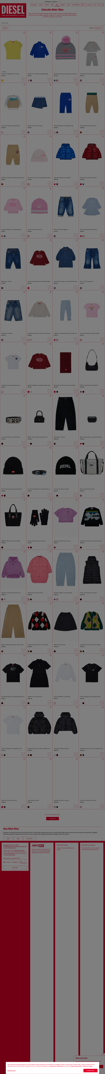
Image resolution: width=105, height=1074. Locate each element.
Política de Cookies (88, 1066)
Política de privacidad (76, 1066)
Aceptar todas (90, 1070)
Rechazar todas (11, 1070)
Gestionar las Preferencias (56, 1066)
